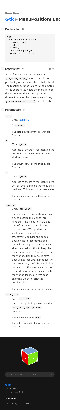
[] (3, 29)
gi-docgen (22, 404)
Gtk (8, 385)
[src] (52, 68)
